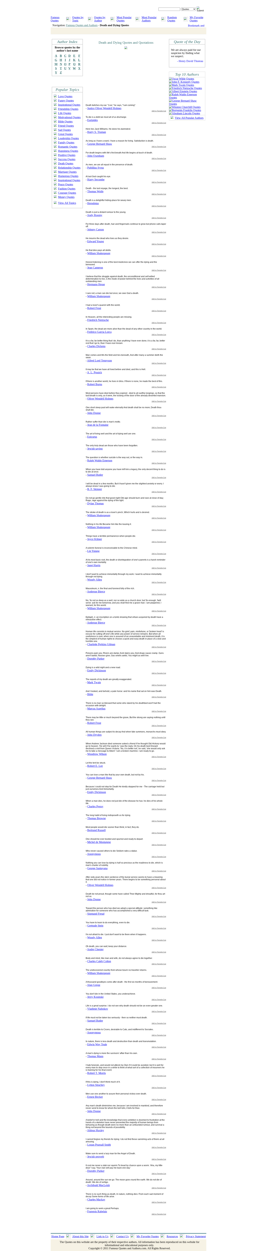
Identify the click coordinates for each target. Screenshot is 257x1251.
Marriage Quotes (67, 171)
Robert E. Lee (95, 765)
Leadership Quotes (68, 138)
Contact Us (122, 1236)
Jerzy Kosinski (95, 996)
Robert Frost (94, 308)
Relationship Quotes (69, 167)
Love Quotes (65, 96)
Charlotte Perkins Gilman (101, 644)
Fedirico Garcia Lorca (99, 331)
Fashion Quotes (66, 188)
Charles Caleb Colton (99, 961)
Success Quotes (66, 159)
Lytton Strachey (96, 1084)
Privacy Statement (196, 1236)
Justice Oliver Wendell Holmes (104, 108)
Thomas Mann (95, 1056)
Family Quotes (66, 142)
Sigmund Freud (95, 913)
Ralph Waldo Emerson (99, 460)
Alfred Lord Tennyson (99, 360)
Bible (90, 694)
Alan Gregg (93, 985)
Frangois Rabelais (97, 1211)
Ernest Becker (95, 1096)
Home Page (57, 1236)
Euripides (92, 120)
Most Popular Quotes (124, 19)
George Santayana (97, 868)
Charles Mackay (96, 1199)
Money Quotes (66, 197)
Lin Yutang (93, 550)
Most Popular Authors (149, 19)
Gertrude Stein (95, 925)
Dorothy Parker (95, 658)
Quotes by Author (99, 19)
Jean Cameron (95, 267)
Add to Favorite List (159, 111)
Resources (172, 1236)
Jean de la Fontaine (97, 424)
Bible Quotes (65, 121)
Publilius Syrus (95, 167)
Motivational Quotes (69, 117)
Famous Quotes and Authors (82, 25)
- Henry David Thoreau (190, 61)
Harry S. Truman (96, 132)
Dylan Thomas (95, 503)
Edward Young (95, 241)
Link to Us (102, 1236)
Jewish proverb (95, 1156)
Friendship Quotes (68, 108)
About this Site (80, 1236)
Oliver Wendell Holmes (100, 398)
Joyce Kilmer (94, 539)
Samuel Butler (95, 474)
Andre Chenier (95, 949)
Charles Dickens (96, 346)
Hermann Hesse (96, 284)
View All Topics (67, 202)
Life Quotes (64, 113)
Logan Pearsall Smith (99, 1144)
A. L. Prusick (94, 372)
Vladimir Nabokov (97, 1008)
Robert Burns (94, 384)
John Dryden (94, 734)
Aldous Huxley (95, 1130)
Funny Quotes (66, 100)
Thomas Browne (96, 818)
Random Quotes (172, 19)
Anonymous (94, 853)
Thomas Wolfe (95, 191)
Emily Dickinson (96, 670)
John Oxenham (95, 155)
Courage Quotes (67, 192)
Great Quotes (65, 134)
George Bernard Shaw (99, 143)
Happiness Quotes (68, 150)
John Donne (94, 412)
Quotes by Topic (78, 19)
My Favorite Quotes (196, 19)
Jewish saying (95, 448)
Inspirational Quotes (69, 104)
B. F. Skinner (94, 489)
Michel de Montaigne (99, 842)
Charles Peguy (95, 806)
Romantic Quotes (67, 146)
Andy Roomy (94, 215)
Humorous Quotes (68, 176)
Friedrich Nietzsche (98, 320)
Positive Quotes (66, 155)
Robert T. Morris (96, 1073)
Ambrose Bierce (96, 591)
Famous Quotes (55, 19)
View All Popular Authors (189, 117)
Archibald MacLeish (98, 1185)
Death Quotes (65, 163)
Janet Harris (93, 565)
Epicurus (92, 436)
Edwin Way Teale (97, 1044)
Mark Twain (94, 682)
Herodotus (93, 203)
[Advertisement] (115, 76)
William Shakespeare (98, 253)
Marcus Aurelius (96, 708)
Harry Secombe (96, 179)
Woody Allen (94, 579)
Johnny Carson (95, 229)
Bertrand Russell (96, 830)
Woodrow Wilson (97, 754)
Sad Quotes (64, 129)
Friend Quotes (66, 125)
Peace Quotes (65, 184)
